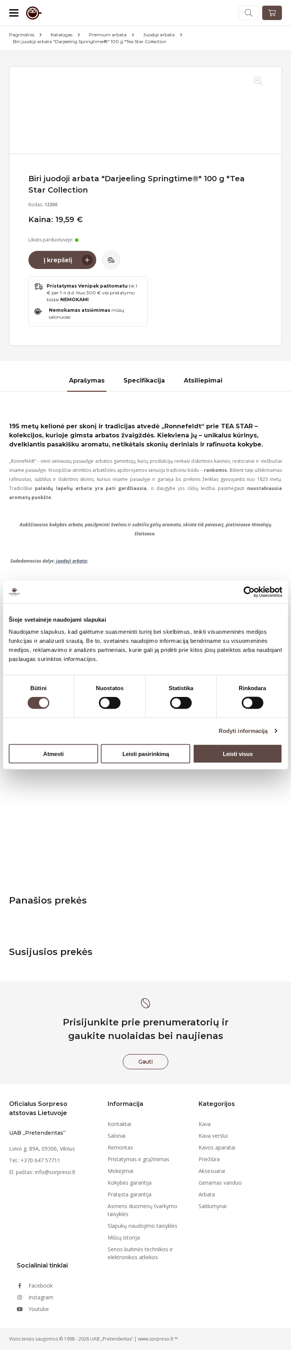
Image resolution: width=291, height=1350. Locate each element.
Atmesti (53, 753)
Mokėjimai (120, 1170)
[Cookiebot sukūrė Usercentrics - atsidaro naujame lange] (249, 592)
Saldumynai (213, 1206)
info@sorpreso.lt (55, 1172)
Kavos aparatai (217, 1147)
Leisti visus (238, 753)
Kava (205, 1124)
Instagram (40, 1297)
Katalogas (61, 34)
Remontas (120, 1147)
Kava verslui (213, 1135)
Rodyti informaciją (243, 731)
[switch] (109, 703)
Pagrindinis (21, 34)
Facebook (40, 1285)
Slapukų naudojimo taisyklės (142, 1225)
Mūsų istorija (124, 1237)
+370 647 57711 (40, 1160)
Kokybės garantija (130, 1182)
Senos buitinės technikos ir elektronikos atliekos (140, 1253)
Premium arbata (108, 34)
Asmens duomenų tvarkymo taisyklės (142, 1210)
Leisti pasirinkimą (145, 753)
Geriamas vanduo (220, 1182)
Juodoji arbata (159, 34)
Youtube (38, 1309)
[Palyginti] (111, 260)
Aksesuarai (212, 1170)
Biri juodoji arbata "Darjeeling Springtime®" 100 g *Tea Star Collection (89, 41)
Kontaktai (119, 1124)
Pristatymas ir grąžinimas (138, 1159)
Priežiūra (209, 1159)
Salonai (116, 1135)
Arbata (207, 1194)
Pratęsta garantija (130, 1194)
